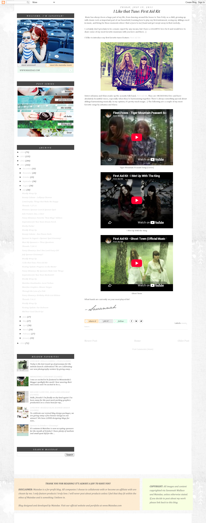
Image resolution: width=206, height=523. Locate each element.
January (26, 338)
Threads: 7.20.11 (29, 246)
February (27, 334)
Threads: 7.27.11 (29, 206)
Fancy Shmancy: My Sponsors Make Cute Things (43, 271)
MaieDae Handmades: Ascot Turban (37, 283)
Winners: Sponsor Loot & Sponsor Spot (39, 210)
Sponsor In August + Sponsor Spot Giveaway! (41, 238)
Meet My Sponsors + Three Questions (38, 242)
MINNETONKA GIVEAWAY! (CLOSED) (46, 377)
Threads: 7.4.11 (29, 299)
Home (137, 341)
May (25, 321)
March (26, 330)
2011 (22, 165)
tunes (86, 327)
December (27, 169)
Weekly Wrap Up (29, 193)
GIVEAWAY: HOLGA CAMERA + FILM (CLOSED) (50, 361)
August (26, 186)
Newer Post (90, 341)
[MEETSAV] (31, 67)
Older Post (183, 341)
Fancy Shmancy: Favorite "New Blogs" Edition (42, 218)
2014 (22, 152)
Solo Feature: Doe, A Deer (33, 214)
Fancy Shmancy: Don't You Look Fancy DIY (40, 251)
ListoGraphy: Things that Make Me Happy (40, 202)
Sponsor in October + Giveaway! (44, 426)
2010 (22, 343)
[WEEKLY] (45, 112)
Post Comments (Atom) (142, 349)
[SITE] (45, 72)
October (26, 177)
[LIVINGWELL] (45, 128)
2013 (22, 156)
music (184, 323)
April (25, 325)
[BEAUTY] (45, 95)
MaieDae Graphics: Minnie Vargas (37, 287)
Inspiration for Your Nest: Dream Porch (39, 222)
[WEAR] (45, 136)
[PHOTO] (45, 63)
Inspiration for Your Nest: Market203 (38, 275)
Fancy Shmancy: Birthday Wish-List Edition (41, 295)
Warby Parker (28, 226)
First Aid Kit (135, 38)
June (25, 317)
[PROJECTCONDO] (45, 103)
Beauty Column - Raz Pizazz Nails (37, 234)
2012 (22, 161)
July (24, 190)
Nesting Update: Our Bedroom (35, 308)
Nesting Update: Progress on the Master (39, 267)
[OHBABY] (45, 120)
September (27, 181)
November (27, 173)
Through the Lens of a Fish (33, 291)
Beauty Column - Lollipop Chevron (37, 197)
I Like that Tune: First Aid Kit (34, 263)
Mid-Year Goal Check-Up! (32, 312)
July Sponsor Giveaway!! (32, 255)
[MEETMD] (59, 67)
